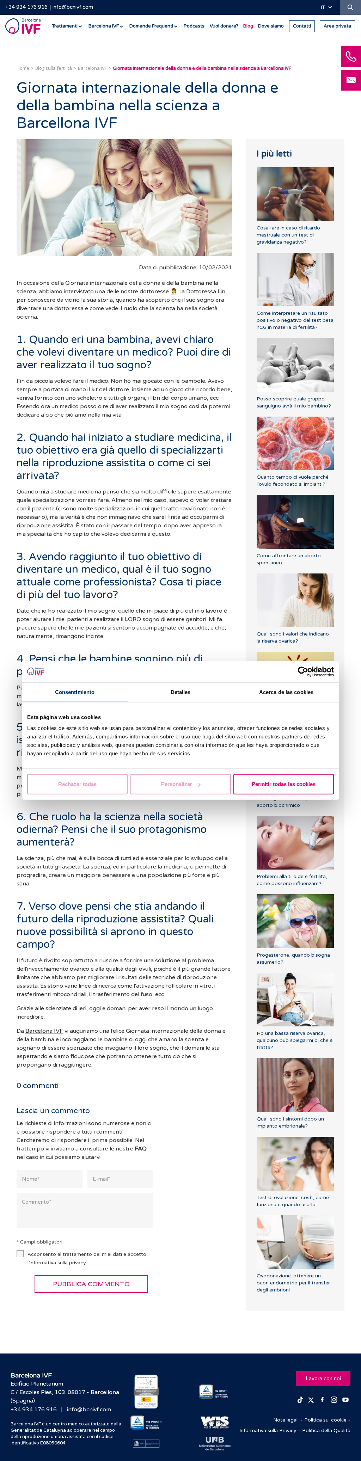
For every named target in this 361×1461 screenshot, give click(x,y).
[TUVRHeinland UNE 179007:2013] (146, 1422)
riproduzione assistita (45, 525)
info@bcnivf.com (73, 7)
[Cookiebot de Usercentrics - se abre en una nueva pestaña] (303, 671)
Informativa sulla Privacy (267, 1431)
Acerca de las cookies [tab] (286, 692)
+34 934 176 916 (26, 7)
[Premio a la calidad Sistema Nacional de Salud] (146, 1391)
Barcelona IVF (44, 1031)
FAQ (141, 1148)
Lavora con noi (323, 1378)
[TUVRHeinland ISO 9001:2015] (215, 1391)
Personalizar (176, 784)
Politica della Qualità (326, 1431)
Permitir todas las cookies (284, 784)
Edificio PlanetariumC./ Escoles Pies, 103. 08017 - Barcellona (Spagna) (65, 1392)
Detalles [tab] (181, 692)
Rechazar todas (77, 784)
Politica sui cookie (325, 1420)
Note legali (286, 1420)
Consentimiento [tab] (74, 692)
